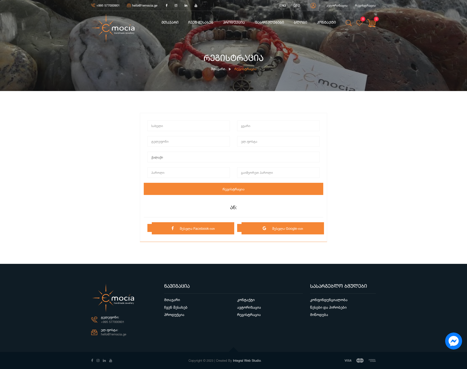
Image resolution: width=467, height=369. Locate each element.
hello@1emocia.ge (144, 5)
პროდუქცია (234, 23)
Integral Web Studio (247, 360)
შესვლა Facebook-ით (197, 228)
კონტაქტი (326, 23)
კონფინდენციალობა (329, 299)
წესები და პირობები (328, 307)
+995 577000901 (108, 5)
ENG (282, 5)
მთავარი (170, 23)
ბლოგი (300, 23)
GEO (296, 5)
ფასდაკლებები (269, 23)
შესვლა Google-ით (287, 228)
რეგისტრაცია (365, 5)
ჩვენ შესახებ (200, 23)
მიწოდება (319, 314)
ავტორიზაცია (337, 5)
